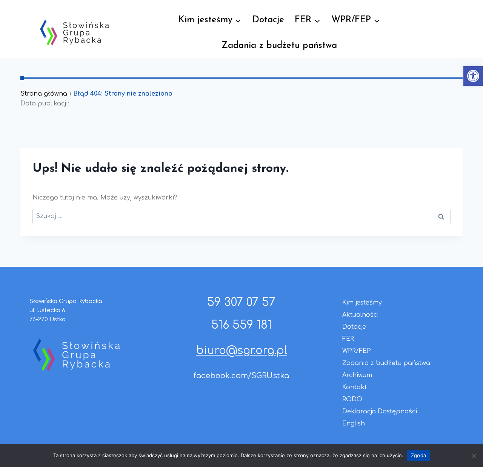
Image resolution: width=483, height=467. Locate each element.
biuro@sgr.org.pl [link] (241, 351)
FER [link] (348, 339)
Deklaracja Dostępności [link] (379, 411)
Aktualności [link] (360, 314)
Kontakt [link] (354, 387)
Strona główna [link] (43, 93)
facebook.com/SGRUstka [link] (241, 375)
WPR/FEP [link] (356, 351)
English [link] (353, 423)
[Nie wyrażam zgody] (473, 455)
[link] (473, 76)
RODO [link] (352, 399)
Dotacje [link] (268, 20)
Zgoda (418, 455)
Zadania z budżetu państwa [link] (279, 45)
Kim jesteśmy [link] (362, 302)
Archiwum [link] (357, 375)
